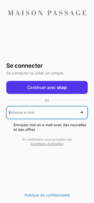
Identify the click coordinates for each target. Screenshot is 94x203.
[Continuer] (81, 112)
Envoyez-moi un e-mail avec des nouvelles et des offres (50, 127)
